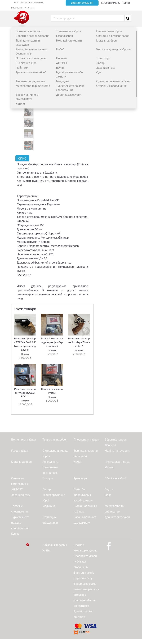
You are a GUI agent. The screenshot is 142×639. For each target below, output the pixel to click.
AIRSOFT (61, 63)
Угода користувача (85, 550)
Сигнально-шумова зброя (112, 35)
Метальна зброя (106, 40)
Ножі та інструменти (69, 40)
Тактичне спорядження (30, 81)
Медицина (62, 81)
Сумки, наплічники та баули (113, 81)
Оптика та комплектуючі (31, 58)
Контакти (79, 616)
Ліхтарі (100, 63)
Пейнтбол (22, 67)
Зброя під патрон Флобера (32, 35)
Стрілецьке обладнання (111, 85)
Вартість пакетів (84, 572)
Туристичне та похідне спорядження (20, 522)
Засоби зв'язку (105, 67)
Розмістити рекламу (86, 589)
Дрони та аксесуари (68, 94)
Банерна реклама (85, 583)
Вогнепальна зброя (28, 31)
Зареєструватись (110, 3)
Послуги (61, 58)
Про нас (79, 544)
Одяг (99, 72)
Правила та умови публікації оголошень (85, 561)
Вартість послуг (84, 578)
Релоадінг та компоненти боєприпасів (50, 467)
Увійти (126, 3)
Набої (60, 49)
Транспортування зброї (31, 72)
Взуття (60, 67)
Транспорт (103, 58)
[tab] (22, 158)
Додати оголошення (82, 3)
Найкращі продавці (54, 544)
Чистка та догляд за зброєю (113, 49)
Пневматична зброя (109, 31)
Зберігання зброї (26, 63)
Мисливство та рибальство (33, 85)
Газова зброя (64, 35)
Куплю (15, 533)
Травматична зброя (68, 31)
